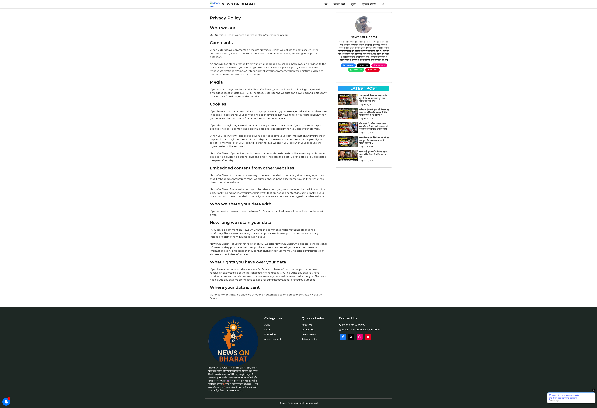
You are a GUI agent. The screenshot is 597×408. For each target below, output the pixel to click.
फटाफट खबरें (339, 4)
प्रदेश (353, 4)
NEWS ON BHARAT (239, 4)
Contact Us (308, 329)
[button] (383, 4)
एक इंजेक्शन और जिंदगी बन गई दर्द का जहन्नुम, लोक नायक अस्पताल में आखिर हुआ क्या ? (374, 140)
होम (326, 4)
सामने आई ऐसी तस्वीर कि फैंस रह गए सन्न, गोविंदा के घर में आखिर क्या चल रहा (373, 154)
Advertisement (272, 339)
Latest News (309, 334)
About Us (307, 324)
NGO (267, 329)
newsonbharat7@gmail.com (365, 329)
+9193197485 (358, 324)
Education (270, 334)
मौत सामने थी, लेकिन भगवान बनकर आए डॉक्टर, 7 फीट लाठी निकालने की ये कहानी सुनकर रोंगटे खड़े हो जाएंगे (373, 126)
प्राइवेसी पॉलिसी (368, 4)
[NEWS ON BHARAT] (215, 4)
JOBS (267, 324)
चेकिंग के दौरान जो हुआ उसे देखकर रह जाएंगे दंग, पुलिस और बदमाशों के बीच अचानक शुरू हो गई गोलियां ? (374, 112)
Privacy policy (309, 339)
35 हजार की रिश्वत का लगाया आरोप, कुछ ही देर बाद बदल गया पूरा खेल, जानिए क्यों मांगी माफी (373, 98)
